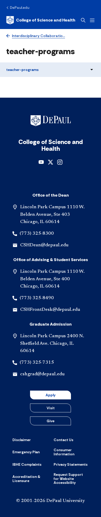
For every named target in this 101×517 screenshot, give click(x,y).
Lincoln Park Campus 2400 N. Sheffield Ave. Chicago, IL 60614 (52, 344)
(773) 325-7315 (37, 362)
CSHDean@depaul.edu (44, 245)
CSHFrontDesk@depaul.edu (50, 309)
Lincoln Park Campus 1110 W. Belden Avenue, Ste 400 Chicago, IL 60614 (52, 279)
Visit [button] (51, 408)
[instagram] (59, 161)
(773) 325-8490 (37, 298)
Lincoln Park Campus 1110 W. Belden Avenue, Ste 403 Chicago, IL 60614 (52, 215)
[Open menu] (92, 20)
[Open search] (83, 20)
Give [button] (50, 421)
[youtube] (41, 161)
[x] (50, 161)
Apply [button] (50, 395)
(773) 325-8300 (37, 233)
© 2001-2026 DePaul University (50, 501)
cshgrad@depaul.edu (42, 374)
